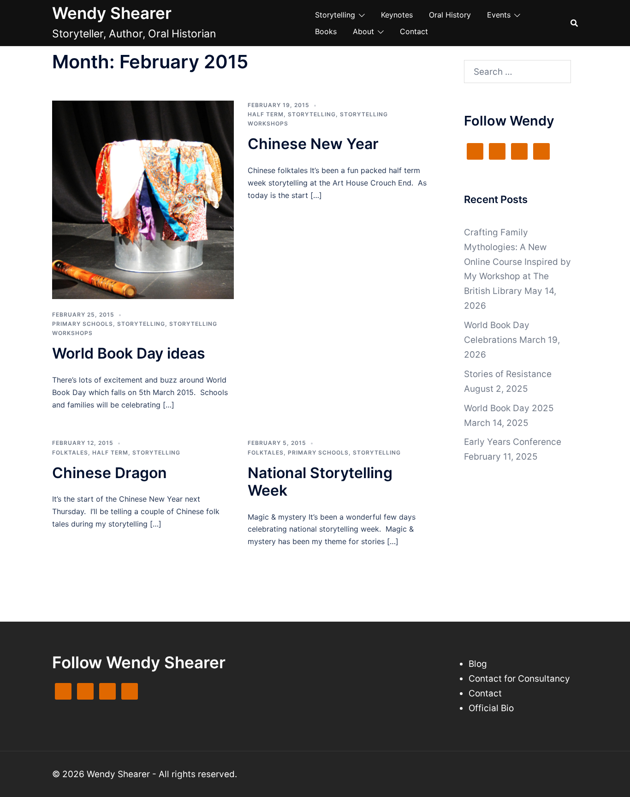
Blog (478, 664)
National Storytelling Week (320, 481)
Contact (414, 31)
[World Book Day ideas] (143, 199)
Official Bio (491, 708)
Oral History (450, 14)
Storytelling (335, 14)
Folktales (70, 452)
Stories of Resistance (508, 374)
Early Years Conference (512, 442)
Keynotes (397, 14)
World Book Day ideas (128, 353)
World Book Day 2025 (509, 408)
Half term (266, 114)
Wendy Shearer (112, 13)
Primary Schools (82, 323)
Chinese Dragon (109, 473)
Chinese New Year (313, 144)
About (363, 31)
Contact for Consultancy (519, 678)
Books (326, 31)
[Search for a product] (574, 23)
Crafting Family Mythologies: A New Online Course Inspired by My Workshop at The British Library (517, 262)
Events (499, 14)
